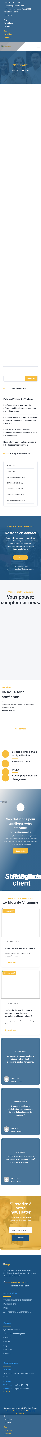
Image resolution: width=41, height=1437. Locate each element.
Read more (10, 173)
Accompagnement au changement (24, 777)
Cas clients (7, 1338)
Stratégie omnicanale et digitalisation (24, 753)
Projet (15, 769)
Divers (9, 471)
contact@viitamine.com (19, 1389)
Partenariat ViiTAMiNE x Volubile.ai (18, 399)
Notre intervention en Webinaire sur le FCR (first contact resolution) (19, 443)
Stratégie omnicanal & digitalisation (17, 1300)
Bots (9, 465)
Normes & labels (13, 489)
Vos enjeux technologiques (14, 1334)
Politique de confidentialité (15, 1411)
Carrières (7, 26)
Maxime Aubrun (13, 942)
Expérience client (13, 109)
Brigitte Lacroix (12, 1003)
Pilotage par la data (15, 500)
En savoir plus (20, 851)
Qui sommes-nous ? (11, 1330)
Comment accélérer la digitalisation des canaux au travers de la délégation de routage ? (18, 226)
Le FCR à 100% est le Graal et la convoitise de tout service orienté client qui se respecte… (20, 314)
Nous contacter (8, 710)
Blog (5, 20)
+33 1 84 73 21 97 (21, 1385)
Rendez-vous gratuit (20, 1286)
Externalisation (13, 483)
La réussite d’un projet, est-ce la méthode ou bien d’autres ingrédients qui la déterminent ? (19, 141)
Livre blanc (8, 23)
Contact (19, 558)
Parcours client (13, 494)
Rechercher (31, 378)
